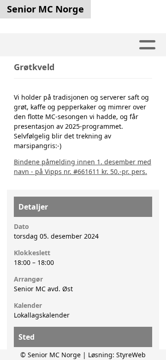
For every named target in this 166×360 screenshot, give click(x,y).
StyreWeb (131, 354)
